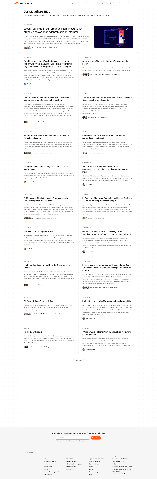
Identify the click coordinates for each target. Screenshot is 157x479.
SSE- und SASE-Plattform (120, 459)
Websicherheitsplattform (119, 474)
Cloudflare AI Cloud (118, 461)
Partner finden (48, 466)
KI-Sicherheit (116, 464)
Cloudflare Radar (94, 461)
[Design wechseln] (114, 3)
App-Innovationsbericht (96, 459)
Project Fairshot (71, 466)
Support (91, 469)
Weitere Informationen (83, 3)
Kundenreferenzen (95, 464)
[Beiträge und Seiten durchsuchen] (117, 3)
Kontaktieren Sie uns (131, 3)
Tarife (45, 459)
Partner (46, 464)
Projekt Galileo (70, 459)
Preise (94, 3)
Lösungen (71, 3)
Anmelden (121, 3)
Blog (90, 474)
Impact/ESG (70, 469)
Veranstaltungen (94, 472)
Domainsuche (48, 474)
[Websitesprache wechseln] (110, 2)
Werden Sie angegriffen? (51, 472)
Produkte (63, 3)
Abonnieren (96, 438)
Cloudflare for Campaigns (74, 464)
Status (91, 466)
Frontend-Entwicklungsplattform (122, 466)
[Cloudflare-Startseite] (23, 3)
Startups (46, 469)
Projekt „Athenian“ (72, 461)
